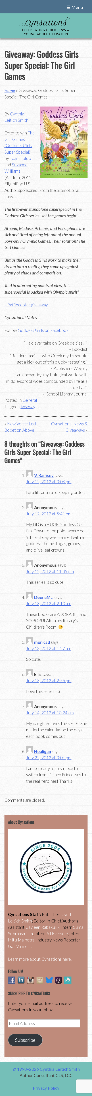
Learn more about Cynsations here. (40, 959)
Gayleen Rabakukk (42, 927)
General (30, 400)
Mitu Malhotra (21, 939)
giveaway (27, 406)
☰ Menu (75, 7)
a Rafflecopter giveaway (26, 304)
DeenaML (43, 597)
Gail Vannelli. (20, 946)
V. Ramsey (44, 475)
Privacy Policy (46, 1088)
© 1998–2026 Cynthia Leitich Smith (46, 1069)
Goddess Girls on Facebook (43, 330)
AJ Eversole (57, 933)
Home (9, 90)
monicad (42, 642)
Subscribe (25, 1040)
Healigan (42, 751)
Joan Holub (20, 158)
